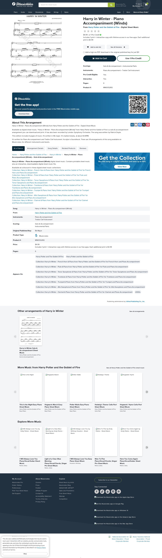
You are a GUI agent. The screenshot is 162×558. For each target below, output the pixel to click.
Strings (56, 12)
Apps (119, 12)
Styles (66, 12)
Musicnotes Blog (65, 485)
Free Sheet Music (65, 493)
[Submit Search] (111, 5)
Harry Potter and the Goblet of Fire (103, 27)
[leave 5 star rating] (98, 31)
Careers (38, 482)
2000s (137, 292)
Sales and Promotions (66, 491)
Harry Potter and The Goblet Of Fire (49, 257)
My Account (137, 6)
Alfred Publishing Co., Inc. (135, 301)
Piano (16, 12)
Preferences (16, 488)
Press (38, 485)
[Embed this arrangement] (132, 124)
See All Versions (116, 47)
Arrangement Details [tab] (35, 148)
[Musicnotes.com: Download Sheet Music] (22, 4)
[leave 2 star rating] (88, 31)
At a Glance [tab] (18, 148)
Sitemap (62, 496)
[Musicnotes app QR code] (138, 105)
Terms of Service (41, 499)
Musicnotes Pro (120, 4)
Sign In (140, 4)
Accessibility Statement (43, 496)
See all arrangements (136, 311)
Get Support (16, 493)
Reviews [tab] (83, 148)
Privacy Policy (40, 502)
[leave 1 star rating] (85, 31)
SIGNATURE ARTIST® (66, 488)
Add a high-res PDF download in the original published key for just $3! (112, 52)
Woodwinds (39, 12)
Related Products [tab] (68, 148)
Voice (30, 12)
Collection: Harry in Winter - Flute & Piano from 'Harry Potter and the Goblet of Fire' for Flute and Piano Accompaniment (82, 267)
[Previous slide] (15, 336)
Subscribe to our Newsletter (108, 480)
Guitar (23, 12)
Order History (17, 485)
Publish (38, 488)
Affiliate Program (41, 491)
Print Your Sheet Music (20, 491)
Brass (48, 12)
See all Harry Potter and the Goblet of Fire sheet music (125, 368)
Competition (63, 499)
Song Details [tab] (53, 148)
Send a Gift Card (121, 6)
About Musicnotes (43, 479)
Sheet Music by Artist (66, 482)
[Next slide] (146, 336)
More (129, 13)
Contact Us (39, 493)
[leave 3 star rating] (91, 31)
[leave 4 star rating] (95, 31)
